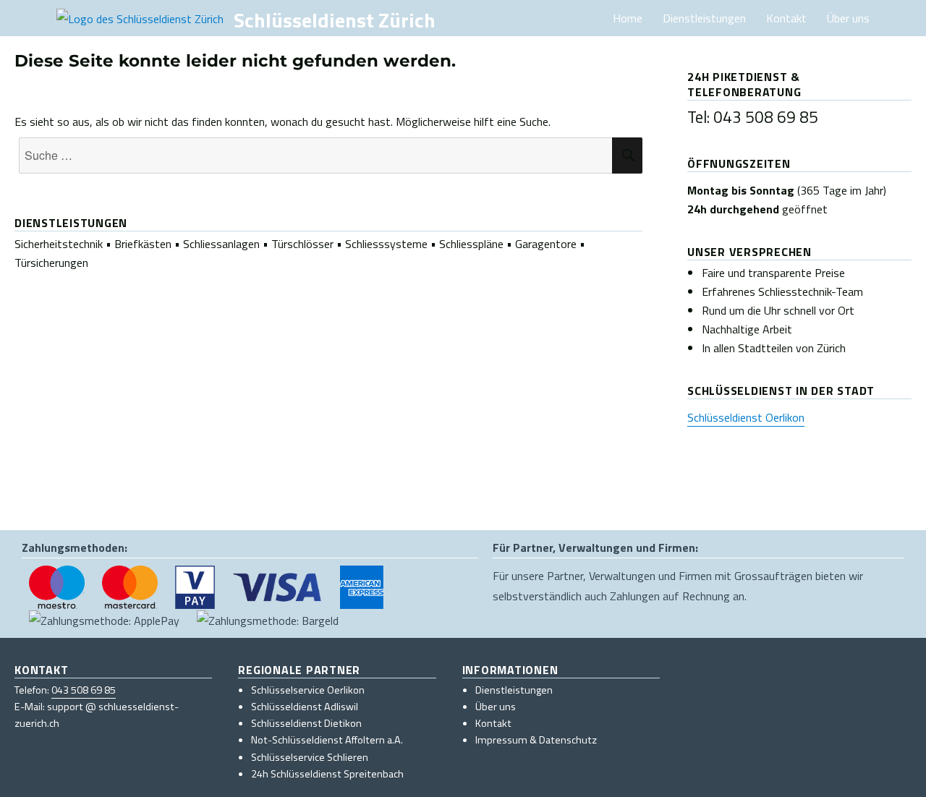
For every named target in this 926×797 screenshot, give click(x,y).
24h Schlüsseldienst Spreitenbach (327, 774)
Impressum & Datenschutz (536, 740)
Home (627, 18)
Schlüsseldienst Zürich (335, 19)
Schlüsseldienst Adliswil (304, 707)
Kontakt (786, 18)
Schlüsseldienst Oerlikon (745, 417)
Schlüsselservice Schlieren (309, 757)
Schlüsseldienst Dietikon (306, 723)
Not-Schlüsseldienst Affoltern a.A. (327, 740)
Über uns (848, 18)
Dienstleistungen (704, 18)
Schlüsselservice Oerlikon (308, 690)
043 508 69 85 (83, 690)
